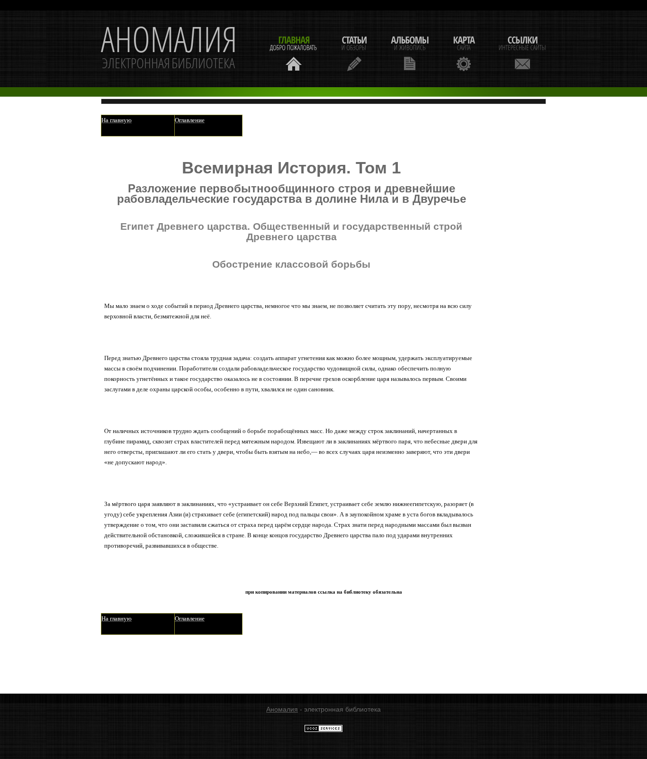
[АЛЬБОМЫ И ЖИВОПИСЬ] (410, 52)
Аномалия (282, 709)
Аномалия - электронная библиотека (169, 49)
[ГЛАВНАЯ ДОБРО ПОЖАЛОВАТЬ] (293, 52)
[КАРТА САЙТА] (464, 52)
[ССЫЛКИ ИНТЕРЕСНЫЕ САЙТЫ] (522, 52)
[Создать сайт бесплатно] (323, 730)
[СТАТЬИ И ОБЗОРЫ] (354, 52)
